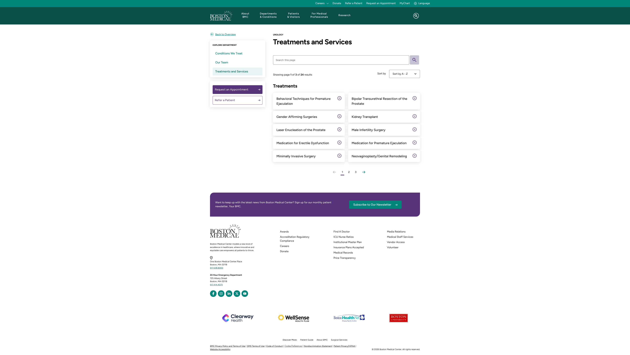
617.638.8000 (216, 268)
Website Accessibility (220, 349)
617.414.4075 (216, 285)
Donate (337, 3)
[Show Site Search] (416, 16)
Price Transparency (345, 257)
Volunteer (393, 247)
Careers (284, 246)
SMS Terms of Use (255, 346)
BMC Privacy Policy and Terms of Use (227, 346)
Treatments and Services (231, 71)
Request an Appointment (381, 3)
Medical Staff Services (400, 236)
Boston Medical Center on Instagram (221, 293)
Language (424, 3)
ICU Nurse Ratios (344, 236)
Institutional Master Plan (348, 242)
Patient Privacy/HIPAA (344, 346)
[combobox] (404, 74)
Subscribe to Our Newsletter (372, 204)
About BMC (322, 340)
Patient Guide (306, 340)
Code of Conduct (274, 346)
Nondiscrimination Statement (318, 346)
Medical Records (343, 252)
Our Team (221, 62)
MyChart (405, 3)
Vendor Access (396, 242)
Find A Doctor (342, 231)
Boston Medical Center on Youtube (245, 293)
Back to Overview (225, 34)
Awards (284, 231)
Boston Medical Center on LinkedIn (229, 293)
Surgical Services (339, 340)
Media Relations (396, 231)
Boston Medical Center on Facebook (213, 293)
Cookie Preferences (293, 346)
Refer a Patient (353, 3)
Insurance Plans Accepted (349, 247)
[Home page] (225, 237)
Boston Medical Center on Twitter (237, 293)
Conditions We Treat (228, 53)
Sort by (381, 73)
